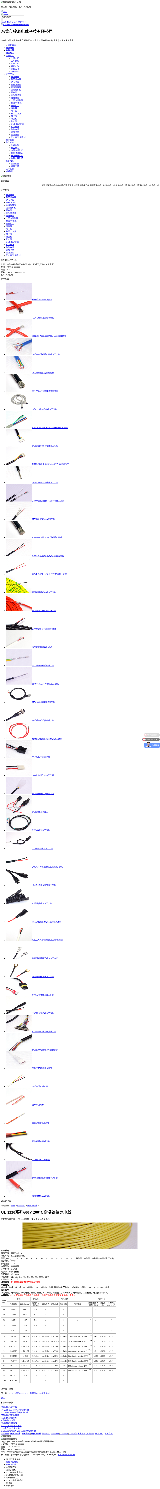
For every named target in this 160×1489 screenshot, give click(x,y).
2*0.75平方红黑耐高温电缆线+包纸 (47, 867)
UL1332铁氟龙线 (18, 137)
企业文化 (15, 63)
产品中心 (10, 74)
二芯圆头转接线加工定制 (43, 1013)
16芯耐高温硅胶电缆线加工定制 (46, 354)
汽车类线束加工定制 (41, 830)
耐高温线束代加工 (40, 812)
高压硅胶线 (16, 95)
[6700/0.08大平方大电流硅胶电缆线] (19, 537)
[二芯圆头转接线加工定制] (19, 1013)
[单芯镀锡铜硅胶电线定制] (19, 665)
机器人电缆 (16, 113)
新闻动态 (10, 142)
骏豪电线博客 (12, 1464)
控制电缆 (15, 129)
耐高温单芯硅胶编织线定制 (44, 611)
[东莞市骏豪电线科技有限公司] (15, 25)
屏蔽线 (14, 92)
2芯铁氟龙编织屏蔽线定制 (43, 519)
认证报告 (15, 163)
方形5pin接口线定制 (41, 757)
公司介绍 (15, 58)
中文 (5, 12)
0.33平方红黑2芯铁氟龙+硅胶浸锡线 (48, 556)
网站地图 (22, 22)
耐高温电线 (16, 79)
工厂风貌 (15, 61)
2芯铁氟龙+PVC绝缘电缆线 (44, 629)
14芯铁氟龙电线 (8, 1420)
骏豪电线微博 (12, 1462)
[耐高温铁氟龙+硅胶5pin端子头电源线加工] (19, 464)
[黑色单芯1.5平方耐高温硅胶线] (19, 684)
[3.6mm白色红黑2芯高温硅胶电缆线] (19, 940)
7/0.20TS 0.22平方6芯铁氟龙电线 (15, 1410)
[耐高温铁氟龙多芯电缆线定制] (19, 1050)
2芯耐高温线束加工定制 (42, 848)
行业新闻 (15, 148)
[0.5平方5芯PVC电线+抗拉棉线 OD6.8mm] (19, 428)
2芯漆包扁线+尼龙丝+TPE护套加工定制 (49, 574)
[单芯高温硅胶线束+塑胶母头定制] (19, 922)
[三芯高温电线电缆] (19, 1086)
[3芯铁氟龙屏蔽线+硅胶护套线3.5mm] (19, 501)
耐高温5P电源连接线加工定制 (45, 446)
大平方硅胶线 (17, 100)
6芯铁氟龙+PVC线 (9, 1407)
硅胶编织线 (16, 90)
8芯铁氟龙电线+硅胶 (10, 1415)
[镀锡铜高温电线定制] (19, 1196)
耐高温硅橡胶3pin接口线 (43, 794)
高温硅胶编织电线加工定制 (44, 592)
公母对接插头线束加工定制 (44, 885)
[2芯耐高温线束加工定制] (19, 848)
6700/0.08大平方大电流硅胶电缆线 (47, 537)
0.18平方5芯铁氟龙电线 (11, 1428)
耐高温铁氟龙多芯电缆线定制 (45, 1050)
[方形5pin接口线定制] (19, 757)
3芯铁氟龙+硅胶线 (9, 1418)
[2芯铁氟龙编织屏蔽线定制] (19, 519)
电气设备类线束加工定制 (43, 995)
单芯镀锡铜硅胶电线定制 (43, 665)
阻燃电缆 (15, 98)
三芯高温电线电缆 (40, 1086)
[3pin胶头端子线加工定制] (19, 775)
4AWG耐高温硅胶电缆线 (43, 318)
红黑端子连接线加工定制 (43, 977)
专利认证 (15, 71)
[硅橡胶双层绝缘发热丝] (19, 299)
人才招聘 (10, 169)
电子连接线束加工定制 (42, 903)
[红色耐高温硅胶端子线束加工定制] (19, 739)
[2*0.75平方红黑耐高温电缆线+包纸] (19, 867)
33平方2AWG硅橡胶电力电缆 (45, 391)
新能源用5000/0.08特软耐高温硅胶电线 (49, 336)
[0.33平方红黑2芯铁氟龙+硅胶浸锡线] (19, 556)
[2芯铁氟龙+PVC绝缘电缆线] (19, 629)
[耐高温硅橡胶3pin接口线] (19, 794)
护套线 (14, 121)
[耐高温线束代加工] (19, 812)
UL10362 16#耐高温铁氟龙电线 (14, 1412)
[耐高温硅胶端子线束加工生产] (19, 958)
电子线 (14, 116)
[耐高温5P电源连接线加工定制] (19, 446)
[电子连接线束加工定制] (19, 903)
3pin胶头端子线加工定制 (43, 775)
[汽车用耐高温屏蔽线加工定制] (19, 482)
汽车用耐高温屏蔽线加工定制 (45, 482)
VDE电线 (15, 127)
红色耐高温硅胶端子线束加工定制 (47, 739)
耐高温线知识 (17, 153)
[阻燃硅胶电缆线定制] (19, 1141)
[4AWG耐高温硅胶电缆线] (19, 318)
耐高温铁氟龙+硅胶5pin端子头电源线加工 (50, 464)
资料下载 (15, 166)
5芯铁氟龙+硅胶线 (9, 1423)
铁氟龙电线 (16, 84)
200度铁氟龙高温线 (40, 1123)
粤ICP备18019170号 (66, 1455)
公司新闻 (15, 145)
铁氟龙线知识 (17, 158)
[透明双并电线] (19, 1105)
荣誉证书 (15, 69)
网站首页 (5, 1433)
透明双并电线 (38, 1105)
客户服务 (10, 161)
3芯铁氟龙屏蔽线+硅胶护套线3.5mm (48, 501)
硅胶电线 (15, 77)
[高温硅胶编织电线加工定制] (19, 592)
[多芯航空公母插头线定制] (19, 720)
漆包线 (14, 108)
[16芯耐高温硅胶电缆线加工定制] (19, 354)
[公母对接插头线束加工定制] (19, 885)
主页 (13, 1205)
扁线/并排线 (16, 103)
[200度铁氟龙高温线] (19, 1123)
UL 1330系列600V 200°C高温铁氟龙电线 (18, 1431)
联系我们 (14, 22)
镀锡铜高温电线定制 (41, 1196)
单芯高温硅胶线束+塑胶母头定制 (46, 922)
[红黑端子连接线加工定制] (19, 977)
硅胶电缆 (15, 132)
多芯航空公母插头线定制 (43, 720)
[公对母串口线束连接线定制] (19, 1031)
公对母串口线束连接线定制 (44, 1031)
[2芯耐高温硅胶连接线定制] (19, 702)
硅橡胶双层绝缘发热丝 (42, 299)
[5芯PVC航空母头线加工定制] (19, 409)
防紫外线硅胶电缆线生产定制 (45, 1178)
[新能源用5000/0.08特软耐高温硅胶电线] (19, 336)
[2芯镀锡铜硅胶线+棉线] (19, 647)
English (6, 14)
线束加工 (15, 106)
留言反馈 (5, 22)
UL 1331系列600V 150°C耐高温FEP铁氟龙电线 (29, 1393)
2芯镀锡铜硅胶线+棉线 (42, 647)
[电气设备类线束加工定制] (19, 995)
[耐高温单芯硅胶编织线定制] (19, 611)
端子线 (14, 111)
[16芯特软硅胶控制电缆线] (19, 373)
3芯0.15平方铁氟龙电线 (11, 1426)
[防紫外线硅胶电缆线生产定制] (19, 1178)
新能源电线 (16, 87)
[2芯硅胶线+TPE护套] (19, 1160)
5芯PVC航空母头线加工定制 (44, 409)
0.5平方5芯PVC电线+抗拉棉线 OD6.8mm (50, 428)
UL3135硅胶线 (17, 124)
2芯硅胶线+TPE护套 (41, 1160)
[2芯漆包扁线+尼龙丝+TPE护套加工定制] (19, 574)
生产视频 (10, 140)
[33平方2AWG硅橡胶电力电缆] (19, 391)
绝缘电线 (15, 134)
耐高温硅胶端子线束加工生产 (45, 958)
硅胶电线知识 (17, 156)
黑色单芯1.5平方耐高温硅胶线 (45, 684)
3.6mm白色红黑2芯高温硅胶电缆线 (47, 940)
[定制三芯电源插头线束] (19, 1068)
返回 (3, 1398)
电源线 (14, 119)
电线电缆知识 (17, 150)
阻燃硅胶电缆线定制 (41, 1141)
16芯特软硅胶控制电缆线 (43, 373)
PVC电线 (15, 82)
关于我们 (10, 56)
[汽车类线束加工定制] (19, 830)
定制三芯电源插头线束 (42, 1068)
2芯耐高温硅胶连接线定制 (43, 702)
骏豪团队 (15, 66)
